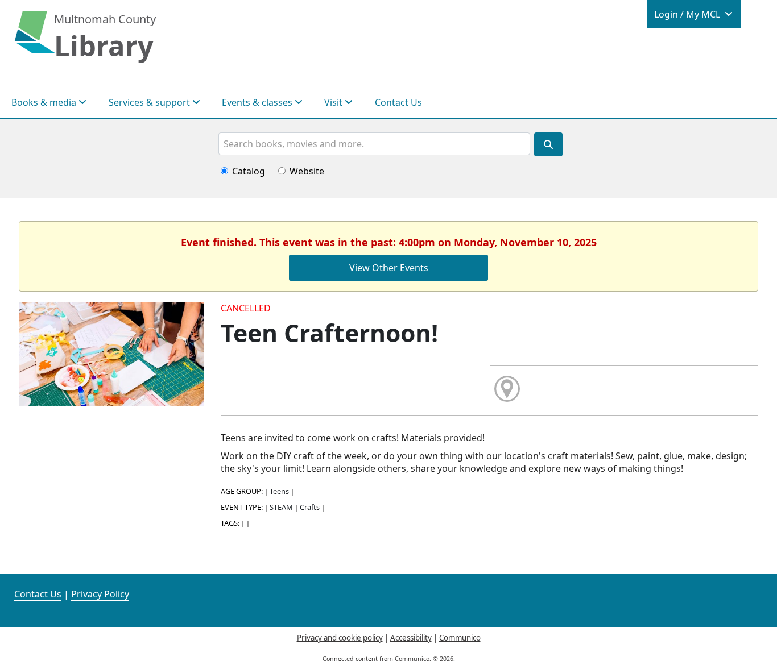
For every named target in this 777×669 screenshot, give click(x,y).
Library (104, 45)
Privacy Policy (100, 594)
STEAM (281, 507)
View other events (388, 267)
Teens (279, 491)
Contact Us (398, 102)
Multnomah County (105, 19)
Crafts (310, 507)
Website (307, 171)
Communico (460, 638)
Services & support (150, 102)
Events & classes (258, 102)
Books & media (44, 102)
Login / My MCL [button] (688, 14)
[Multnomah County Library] (35, 38)
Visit (334, 102)
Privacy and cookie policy (340, 638)
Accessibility (411, 638)
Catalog (248, 171)
